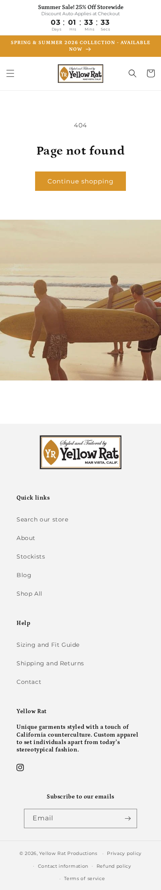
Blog (24, 575)
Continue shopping (80, 181)
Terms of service (84, 878)
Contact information (63, 866)
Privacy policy (124, 853)
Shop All (30, 593)
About (26, 538)
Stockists (31, 556)
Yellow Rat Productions (68, 853)
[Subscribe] (127, 818)
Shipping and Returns (50, 663)
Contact (29, 682)
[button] (10, 73)
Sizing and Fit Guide (48, 644)
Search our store (43, 519)
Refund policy (114, 866)
